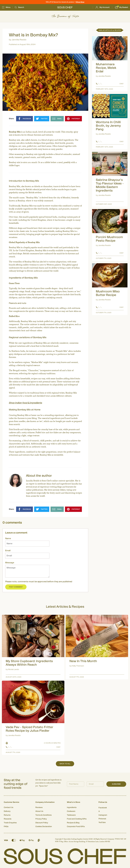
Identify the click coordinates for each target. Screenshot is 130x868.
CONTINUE (90, 448)
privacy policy (103, 455)
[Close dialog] (111, 405)
